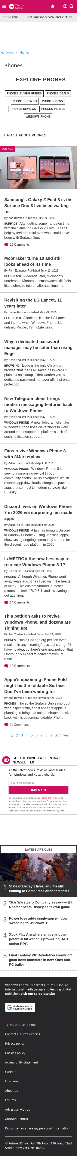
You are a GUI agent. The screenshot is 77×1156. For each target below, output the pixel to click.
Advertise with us (17, 1109)
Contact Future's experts (22, 1034)
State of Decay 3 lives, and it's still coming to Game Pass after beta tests (39, 888)
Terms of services (50, 797)
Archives (62, 735)
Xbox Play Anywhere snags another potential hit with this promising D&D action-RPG (38, 939)
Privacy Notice (54, 800)
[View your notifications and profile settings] (52, 6)
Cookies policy (15, 1053)
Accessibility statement (21, 1062)
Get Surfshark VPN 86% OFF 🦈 (49, 17)
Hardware (7, 52)
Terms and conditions (20, 1025)
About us (11, 1091)
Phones (24, 52)
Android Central (16, 1119)
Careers (10, 1072)
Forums (10, 1100)
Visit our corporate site (38, 994)
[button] (72, 6)
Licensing (12, 1081)
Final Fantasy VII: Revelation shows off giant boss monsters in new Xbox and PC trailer (40, 959)
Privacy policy (14, 1043)
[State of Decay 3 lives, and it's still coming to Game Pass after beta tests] (38, 875)
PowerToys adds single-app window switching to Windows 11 (38, 921)
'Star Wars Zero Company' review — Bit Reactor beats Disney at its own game (40, 905)
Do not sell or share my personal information (37, 1128)
